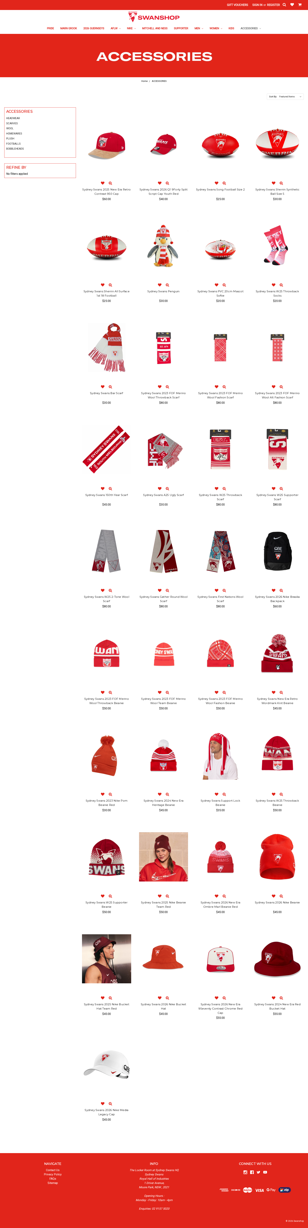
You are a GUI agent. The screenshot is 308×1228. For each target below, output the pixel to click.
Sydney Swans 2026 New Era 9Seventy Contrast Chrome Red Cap (220, 1009)
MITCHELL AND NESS (155, 28)
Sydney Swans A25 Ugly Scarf (163, 495)
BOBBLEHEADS (15, 148)
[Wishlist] (292, 5)
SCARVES (12, 123)
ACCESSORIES (249, 28)
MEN (198, 28)
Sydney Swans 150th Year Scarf (106, 495)
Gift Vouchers (237, 5)
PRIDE (50, 28)
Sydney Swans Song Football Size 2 (220, 189)
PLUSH (10, 138)
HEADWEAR (13, 118)
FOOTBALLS (13, 143)
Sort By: (273, 96)
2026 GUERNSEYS (93, 28)
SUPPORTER (181, 28)
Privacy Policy (53, 1174)
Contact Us (53, 1170)
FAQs (52, 1178)
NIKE (130, 28)
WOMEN (215, 28)
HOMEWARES (14, 133)
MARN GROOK (68, 28)
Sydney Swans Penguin (163, 291)
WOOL (10, 128)
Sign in (257, 5)
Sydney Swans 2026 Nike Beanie (277, 902)
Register (273, 5)
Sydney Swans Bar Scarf (106, 393)
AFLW (114, 28)
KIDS (231, 28)
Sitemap (53, 1183)
